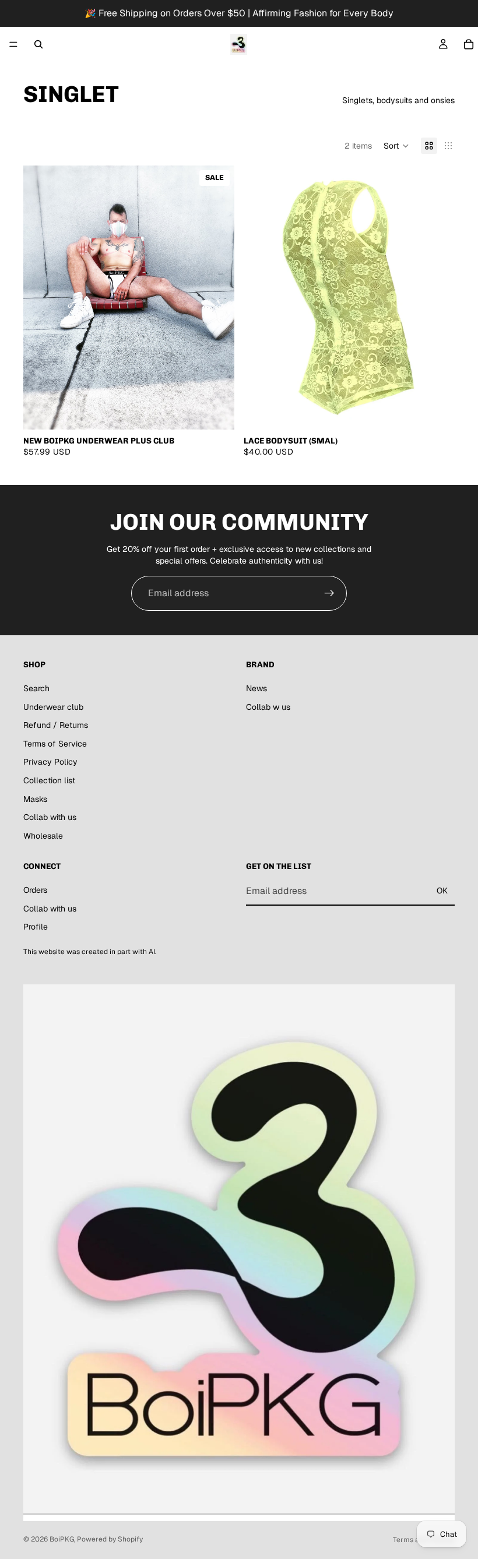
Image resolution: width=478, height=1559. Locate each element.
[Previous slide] (40, 298)
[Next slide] (216, 298)
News (256, 688)
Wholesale (43, 835)
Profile (35, 926)
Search (36, 688)
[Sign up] (329, 593)
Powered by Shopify (110, 1539)
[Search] (38, 44)
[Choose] (216, 411)
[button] (396, 146)
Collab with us (49, 817)
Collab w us (268, 707)
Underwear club (53, 707)
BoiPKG (62, 1539)
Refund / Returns (55, 725)
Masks (35, 799)
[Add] (436, 411)
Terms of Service (55, 743)
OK (442, 891)
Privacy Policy (50, 762)
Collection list (49, 780)
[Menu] (13, 44)
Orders (35, 890)
